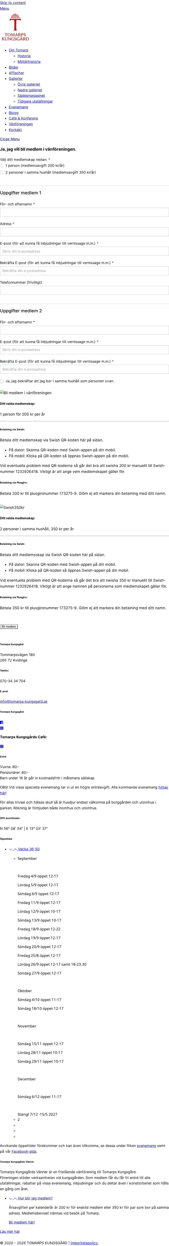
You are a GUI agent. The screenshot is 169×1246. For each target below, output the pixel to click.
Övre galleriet (29, 84)
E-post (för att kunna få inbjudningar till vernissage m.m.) (49, 243)
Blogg (13, 113)
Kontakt (15, 129)
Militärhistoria (29, 61)
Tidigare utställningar (35, 101)
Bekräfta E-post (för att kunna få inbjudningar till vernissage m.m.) (57, 262)
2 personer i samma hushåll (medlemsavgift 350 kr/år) (50, 172)
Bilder (13, 67)
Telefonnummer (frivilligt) (21, 282)
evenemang (146, 1145)
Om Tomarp (18, 50)
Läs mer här (10, 1231)
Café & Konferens (23, 118)
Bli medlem (9, 626)
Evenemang (18, 107)
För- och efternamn (17, 204)
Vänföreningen (21, 124)
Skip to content (13, 2)
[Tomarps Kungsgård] (15, 41)
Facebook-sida (24, 1151)
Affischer (16, 73)
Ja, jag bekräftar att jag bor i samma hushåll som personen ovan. (59, 381)
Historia (24, 56)
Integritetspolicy (84, 1243)
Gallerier (16, 78)
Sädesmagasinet (31, 95)
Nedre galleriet (30, 90)
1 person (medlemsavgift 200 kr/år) (34, 165)
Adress (7, 223)
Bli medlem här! (22, 1222)
